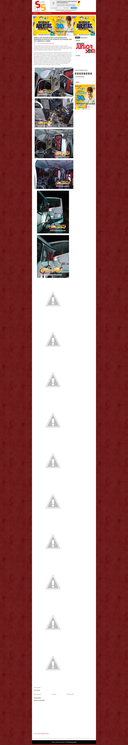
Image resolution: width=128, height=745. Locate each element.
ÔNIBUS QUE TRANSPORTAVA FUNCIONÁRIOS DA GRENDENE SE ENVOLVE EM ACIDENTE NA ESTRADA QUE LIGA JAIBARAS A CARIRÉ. (53, 39)
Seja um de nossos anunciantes (45, 13)
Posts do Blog (84, 37)
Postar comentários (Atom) (43, 733)
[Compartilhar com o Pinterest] (39, 690)
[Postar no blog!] (35, 690)
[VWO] (56, 7)
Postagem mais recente (37, 694)
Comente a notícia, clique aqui (47, 43)
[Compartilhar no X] (36, 690)
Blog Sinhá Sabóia (72, 742)
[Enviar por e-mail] (34, 690)
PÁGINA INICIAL (35, 13)
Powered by (53, 7)
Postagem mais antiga (70, 694)
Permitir (73, 7)
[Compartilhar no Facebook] (38, 690)
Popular (77, 37)
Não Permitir (66, 7)
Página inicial (54, 694)
